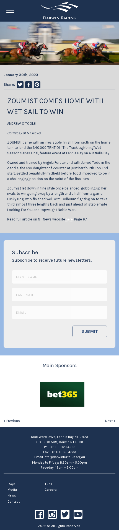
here (69, 219)
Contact (13, 501)
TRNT (49, 484)
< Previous (12, 421)
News (11, 495)
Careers (51, 490)
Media (12, 490)
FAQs (11, 484)
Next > (110, 421)
